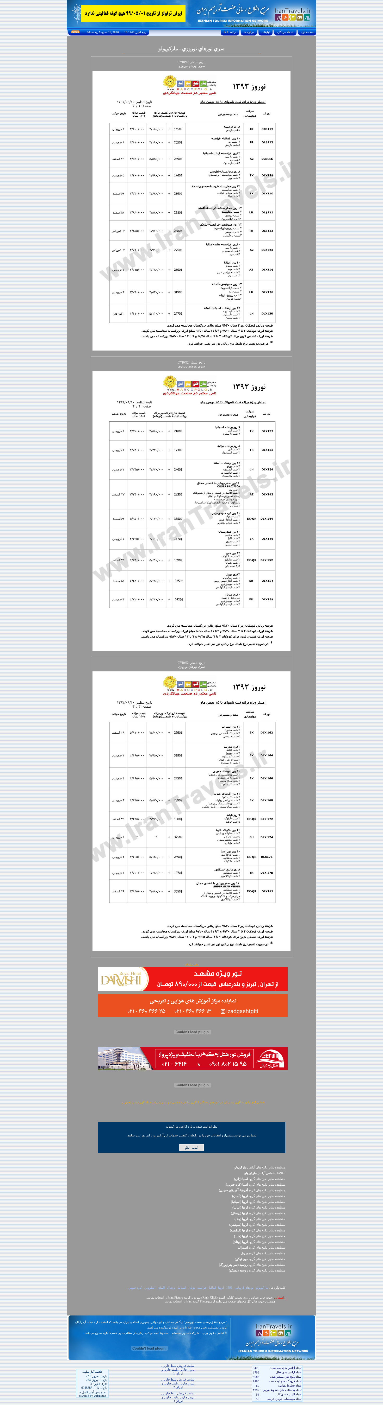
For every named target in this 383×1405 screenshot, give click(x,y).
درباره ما (249, 32)
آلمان (161, 1287)
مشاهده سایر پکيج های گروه (259, 1179)
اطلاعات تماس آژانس (264, 1173)
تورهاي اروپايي (244, 1287)
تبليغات (265, 32)
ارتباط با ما (230, 32)
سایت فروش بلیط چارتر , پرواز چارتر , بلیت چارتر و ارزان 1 (177, 1369)
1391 (229, 1287)
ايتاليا (212, 1287)
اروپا (221, 1287)
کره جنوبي (135, 1287)
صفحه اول (307, 32)
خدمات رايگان (285, 32)
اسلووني (149, 1287)
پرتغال (171, 1287)
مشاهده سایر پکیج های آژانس (259, 1167)
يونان (191, 1287)
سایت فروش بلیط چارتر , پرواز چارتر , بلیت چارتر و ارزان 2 (177, 1383)
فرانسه (202, 1287)
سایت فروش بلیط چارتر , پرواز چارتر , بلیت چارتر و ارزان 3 (177, 1397)
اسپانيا (182, 1287)
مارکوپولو (262, 1287)
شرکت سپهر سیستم (185, 1333)
